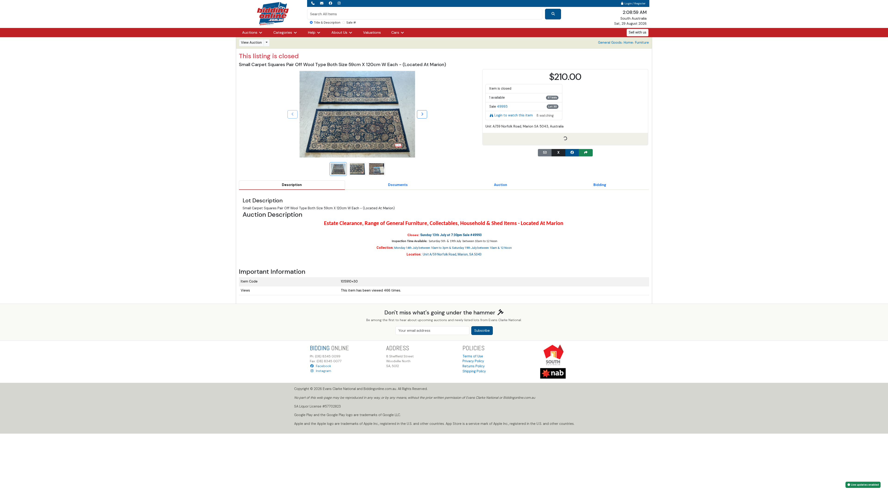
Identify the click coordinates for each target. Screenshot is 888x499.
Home (628, 42)
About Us (339, 32)
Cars (395, 32)
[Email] (545, 152)
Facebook (322, 366)
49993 (502, 106)
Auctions (250, 32)
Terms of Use (472, 356)
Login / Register (635, 3)
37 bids (552, 97)
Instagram (322, 371)
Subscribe (482, 331)
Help (312, 32)
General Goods (610, 42)
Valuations (372, 32)
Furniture (642, 42)
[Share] (586, 152)
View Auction (251, 42)
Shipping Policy (474, 371)
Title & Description (327, 22)
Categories (283, 32)
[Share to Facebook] (572, 152)
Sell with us (637, 32)
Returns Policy (473, 366)
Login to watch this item (513, 115)
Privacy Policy (473, 361)
